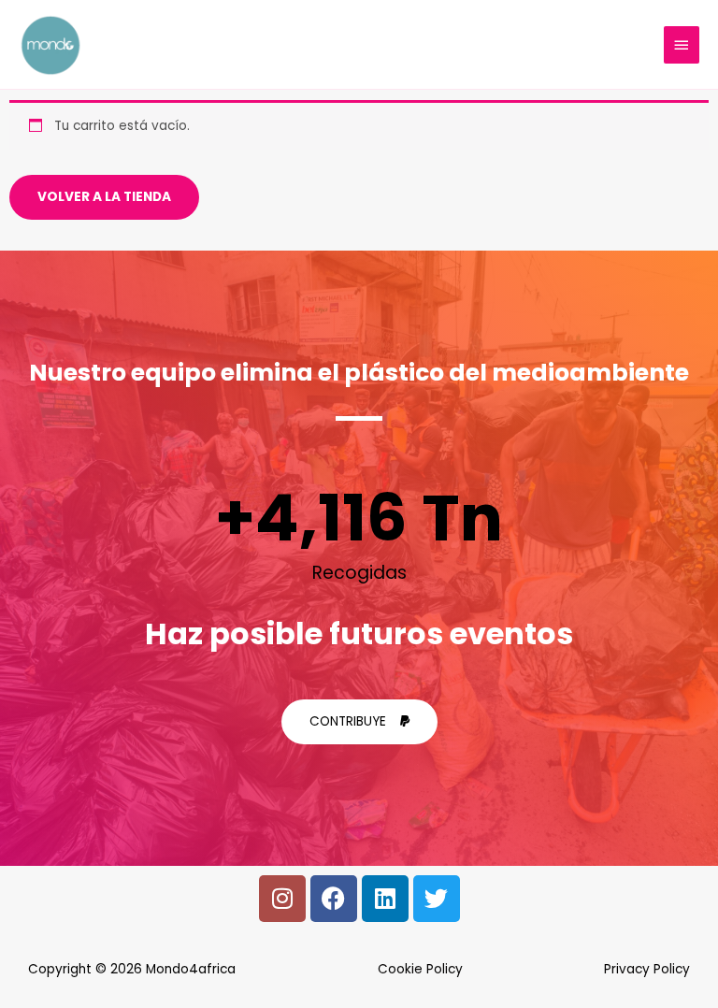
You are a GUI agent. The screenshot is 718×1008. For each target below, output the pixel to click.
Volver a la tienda (104, 197)
